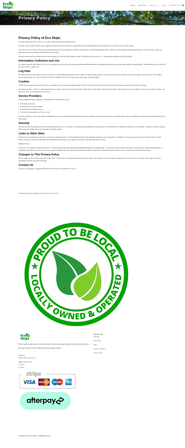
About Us (154, 5)
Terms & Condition (99, 349)
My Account (97, 341)
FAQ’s (95, 345)
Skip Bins (142, 5)
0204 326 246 (54, 193)
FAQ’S (164, 5)
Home (132, 5)
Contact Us (175, 5)
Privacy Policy (98, 353)
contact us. (73, 169)
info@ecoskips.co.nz (29, 358)
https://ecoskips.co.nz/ (39, 42)
